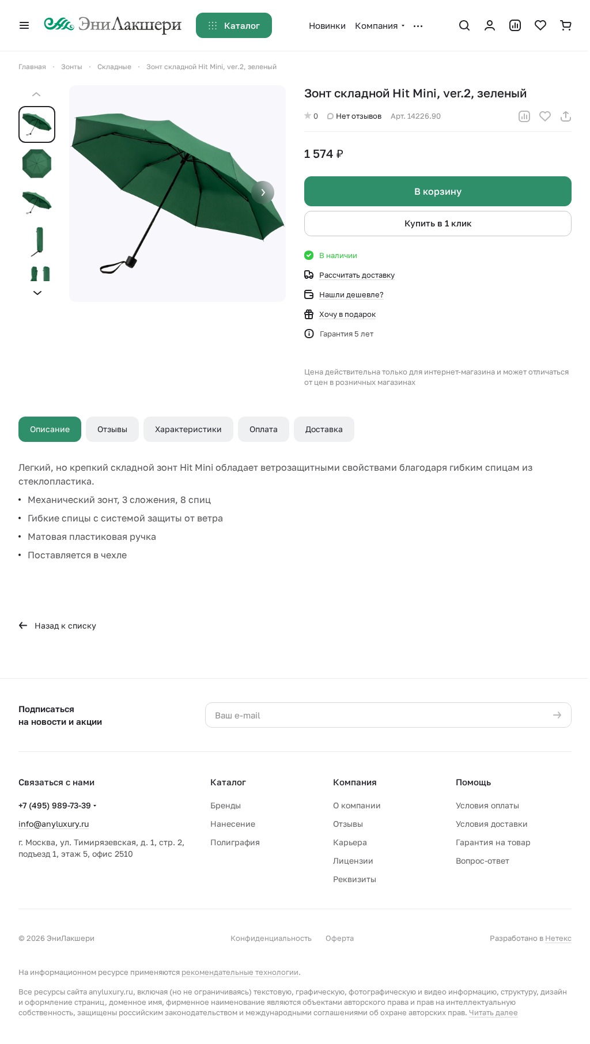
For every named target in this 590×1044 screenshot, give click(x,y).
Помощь (473, 782)
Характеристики (188, 429)
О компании (357, 805)
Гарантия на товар (493, 842)
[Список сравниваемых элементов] (515, 25)
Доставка (324, 429)
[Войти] (490, 25)
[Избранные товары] (540, 25)
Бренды (225, 805)
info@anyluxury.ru (53, 824)
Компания (355, 782)
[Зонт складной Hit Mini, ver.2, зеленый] (177, 193)
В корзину (438, 191)
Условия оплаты (487, 805)
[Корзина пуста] (566, 25)
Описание (50, 429)
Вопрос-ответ (482, 860)
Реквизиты (354, 879)
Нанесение (232, 824)
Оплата (263, 429)
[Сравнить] (524, 116)
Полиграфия (235, 842)
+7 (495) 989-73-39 (54, 805)
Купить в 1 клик (438, 223)
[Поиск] (464, 25)
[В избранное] (545, 116)
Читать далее (493, 1012)
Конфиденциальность (271, 938)
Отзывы (112, 429)
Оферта (340, 938)
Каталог (228, 782)
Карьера (350, 842)
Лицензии (353, 860)
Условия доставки (492, 824)
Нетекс (558, 938)
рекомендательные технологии (239, 972)
